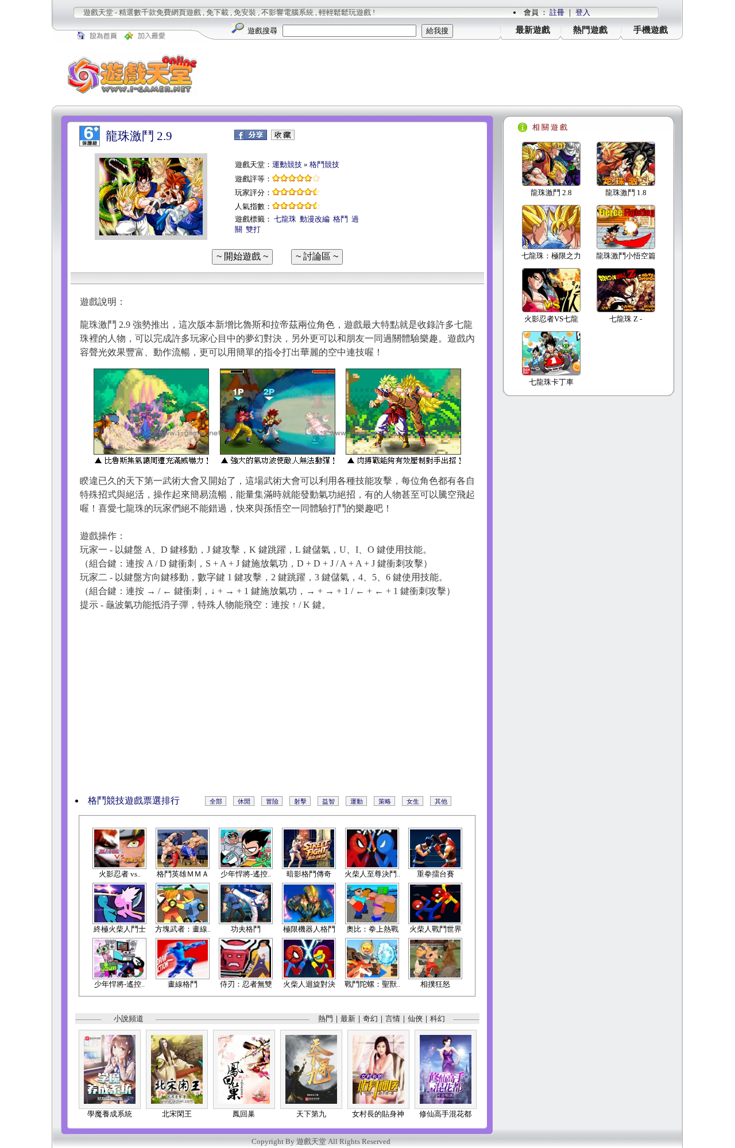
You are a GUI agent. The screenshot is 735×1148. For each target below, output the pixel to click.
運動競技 (287, 164)
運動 (357, 801)
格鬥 (340, 219)
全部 (216, 801)
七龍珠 (285, 219)
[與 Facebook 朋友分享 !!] (250, 137)
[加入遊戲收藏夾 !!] (283, 137)
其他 (441, 801)
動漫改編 (315, 219)
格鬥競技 (324, 164)
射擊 (300, 801)
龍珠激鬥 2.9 (139, 136)
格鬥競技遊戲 (115, 800)
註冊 (557, 12)
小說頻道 (129, 1018)
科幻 (437, 1018)
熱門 (325, 1018)
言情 (392, 1018)
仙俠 (415, 1018)
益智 (328, 801)
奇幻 (370, 1018)
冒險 (272, 801)
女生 (413, 801)
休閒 (244, 801)
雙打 (253, 229)
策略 (385, 801)
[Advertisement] (448, 74)
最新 (348, 1018)
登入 (582, 12)
